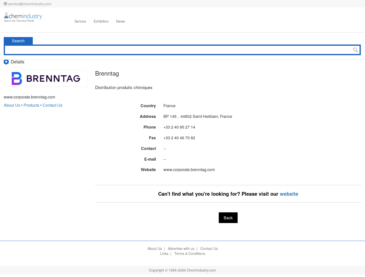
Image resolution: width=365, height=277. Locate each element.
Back (228, 218)
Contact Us (52, 105)
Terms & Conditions (189, 253)
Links (164, 253)
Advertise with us (181, 248)
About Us (12, 105)
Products (31, 105)
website (289, 193)
